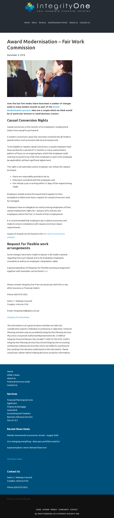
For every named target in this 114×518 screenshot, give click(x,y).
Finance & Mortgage (16, 407)
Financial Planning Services (20, 400)
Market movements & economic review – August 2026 (32, 435)
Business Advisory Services (20, 417)
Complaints (63, 509)
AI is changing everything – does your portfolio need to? (33, 441)
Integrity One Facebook (18, 317)
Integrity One (57, 7)
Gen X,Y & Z (12, 420)
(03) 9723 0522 (21, 487)
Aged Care (12, 403)
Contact (74, 509)
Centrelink (12, 410)
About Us (11, 378)
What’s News (13, 375)
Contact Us (12, 385)
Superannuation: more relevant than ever (27, 447)
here (45, 271)
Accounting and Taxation (19, 413)
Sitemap (45, 509)
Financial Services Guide (18, 381)
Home (10, 371)
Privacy (54, 509)
